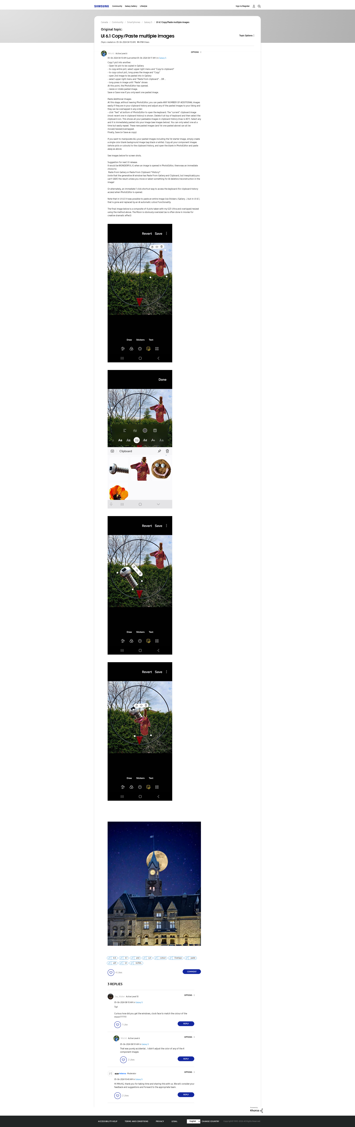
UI (126, 963)
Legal (175, 1121)
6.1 (126, 958)
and (137, 958)
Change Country (210, 1121)
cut (149, 958)
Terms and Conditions (136, 1121)
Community (117, 6)
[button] (196, 52)
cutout (163, 958)
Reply (186, 1023)
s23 (114, 963)
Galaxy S (162, 58)
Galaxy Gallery (131, 6)
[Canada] (101, 6)
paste (193, 958)
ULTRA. (139, 963)
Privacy (160, 1121)
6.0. (114, 958)
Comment (191, 971)
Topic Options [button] (246, 35)
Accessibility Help (107, 1121)
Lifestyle (143, 6)
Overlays (178, 958)
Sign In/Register (243, 6)
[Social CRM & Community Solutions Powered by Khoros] (256, 1109)
